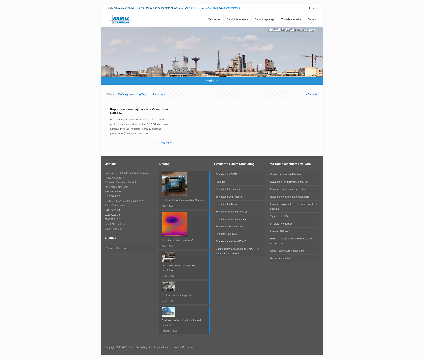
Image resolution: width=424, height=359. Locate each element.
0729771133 (211, 7)
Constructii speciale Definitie (285, 174)
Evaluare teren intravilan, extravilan (289, 181)
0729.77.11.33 (112, 214)
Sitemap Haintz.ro (116, 248)
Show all (312, 94)
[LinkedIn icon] (314, 8)
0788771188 (193, 7)
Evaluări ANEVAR (280, 231)
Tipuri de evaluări (279, 216)
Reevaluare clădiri (280, 258)
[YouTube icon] (310, 8)
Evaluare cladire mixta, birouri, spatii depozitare (181, 322)
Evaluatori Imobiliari (226, 204)
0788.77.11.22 (112, 219)
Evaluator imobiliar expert (229, 226)
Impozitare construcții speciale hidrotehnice (178, 267)
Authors (159, 94)
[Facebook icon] (306, 8)
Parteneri (220, 181)
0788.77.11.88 (112, 210)
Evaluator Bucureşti (226, 233)
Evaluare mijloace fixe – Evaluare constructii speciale (294, 206)
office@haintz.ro (231, 7)
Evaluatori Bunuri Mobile (229, 196)
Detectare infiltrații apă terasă (177, 240)
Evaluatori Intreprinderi (228, 189)
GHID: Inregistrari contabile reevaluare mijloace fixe (291, 241)
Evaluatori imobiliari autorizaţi (231, 219)
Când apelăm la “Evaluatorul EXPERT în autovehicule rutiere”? (237, 251)
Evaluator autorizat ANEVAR (231, 241)
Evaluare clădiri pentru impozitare (288, 189)
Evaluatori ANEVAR (226, 174)
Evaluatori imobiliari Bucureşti (231, 211)
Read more (165, 142)
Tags (144, 94)
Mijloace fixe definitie (281, 223)
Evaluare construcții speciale (177, 295)
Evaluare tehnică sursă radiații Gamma (183, 200)
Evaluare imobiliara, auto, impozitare (289, 196)
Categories (127, 94)
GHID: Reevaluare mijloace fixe (287, 250)
